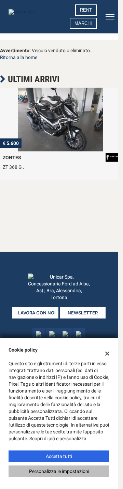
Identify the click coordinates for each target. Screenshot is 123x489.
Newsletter (83, 312)
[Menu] (110, 16)
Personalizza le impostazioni (59, 471)
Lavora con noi (37, 312)
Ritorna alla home (18, 57)
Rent (86, 10)
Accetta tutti (59, 456)
